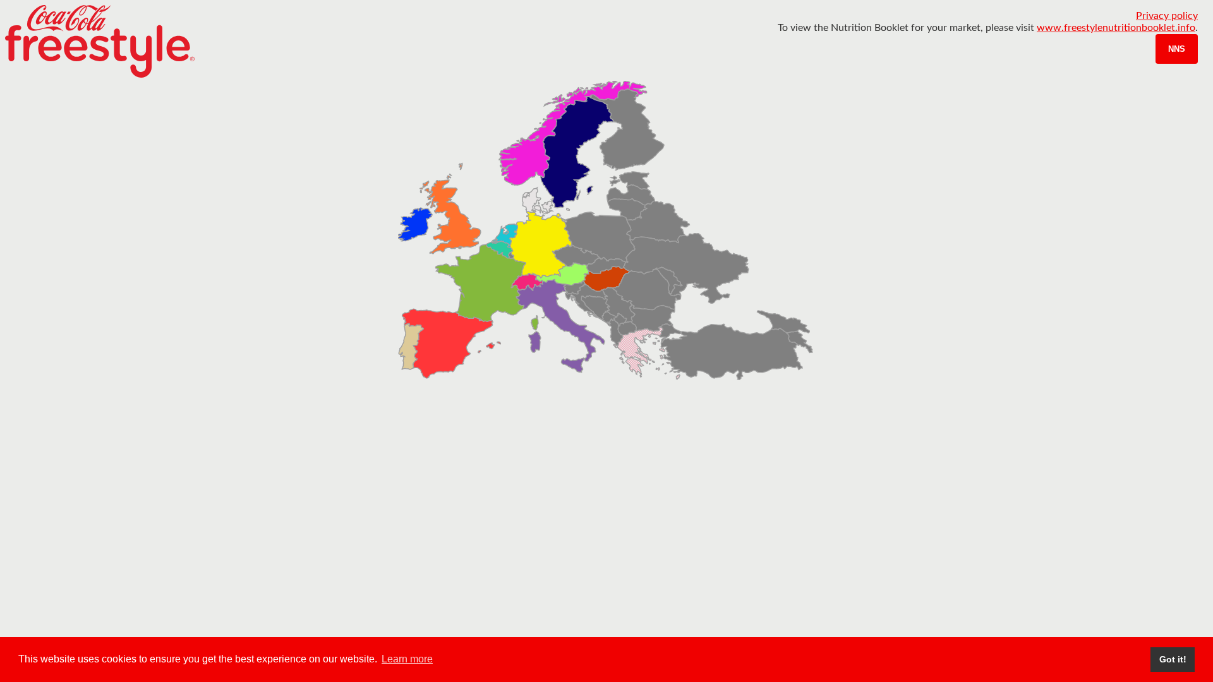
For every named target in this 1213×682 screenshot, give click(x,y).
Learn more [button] (407, 659)
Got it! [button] (1172, 659)
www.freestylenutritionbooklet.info (1116, 28)
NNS (1176, 49)
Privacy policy (1167, 16)
